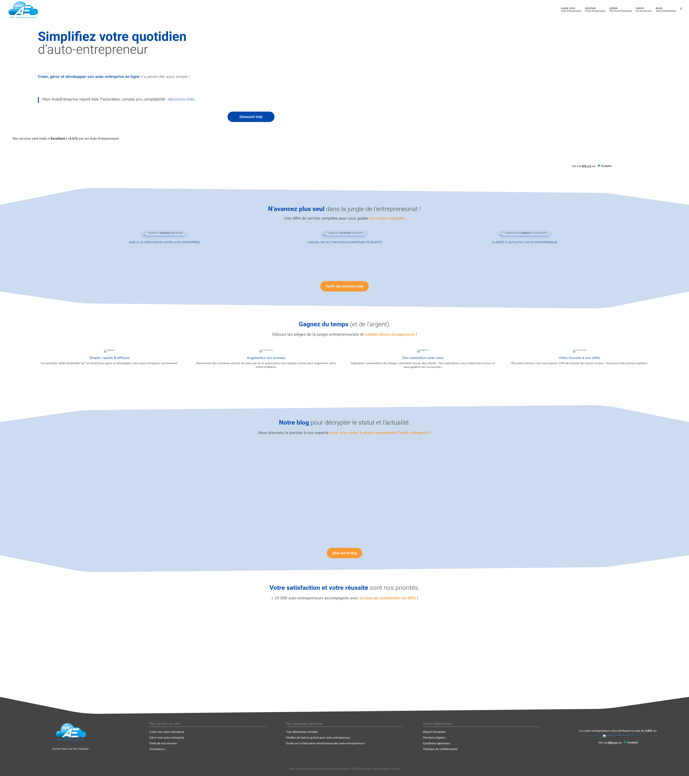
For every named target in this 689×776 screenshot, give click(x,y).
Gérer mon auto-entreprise (166, 738)
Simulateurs (157, 749)
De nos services (644, 10)
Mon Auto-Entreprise (621, 10)
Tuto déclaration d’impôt (302, 732)
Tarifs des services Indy (344, 286)
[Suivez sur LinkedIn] (66, 756)
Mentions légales (434, 738)
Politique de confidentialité (440, 749)
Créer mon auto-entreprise (166, 732)
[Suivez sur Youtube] (85, 756)
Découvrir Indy (251, 117)
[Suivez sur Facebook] (57, 756)
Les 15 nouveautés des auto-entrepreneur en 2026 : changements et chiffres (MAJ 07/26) (315, 516)
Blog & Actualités (434, 732)
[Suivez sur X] (76, 756)
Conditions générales (436, 743)
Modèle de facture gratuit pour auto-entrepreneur (318, 738)
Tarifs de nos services (163, 743)
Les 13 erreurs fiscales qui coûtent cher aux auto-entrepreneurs (296, 454)
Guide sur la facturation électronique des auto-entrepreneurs (325, 743)
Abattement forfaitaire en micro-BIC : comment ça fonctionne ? (296, 485)
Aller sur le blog (344, 553)
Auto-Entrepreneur (571, 10)
